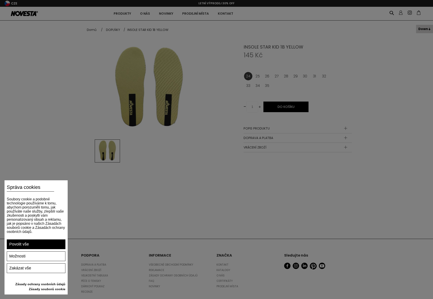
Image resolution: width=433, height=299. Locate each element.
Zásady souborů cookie (47, 289)
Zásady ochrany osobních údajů (40, 284)
